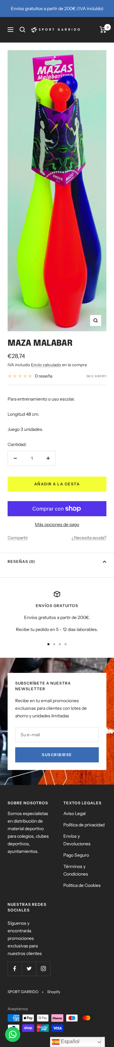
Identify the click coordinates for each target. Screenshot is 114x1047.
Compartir (18, 538)
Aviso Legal (74, 813)
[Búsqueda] (22, 29)
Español (69, 1041)
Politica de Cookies (82, 885)
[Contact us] (12, 1034)
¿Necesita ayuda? (89, 538)
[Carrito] (103, 29)
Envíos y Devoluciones (77, 840)
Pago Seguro (76, 855)
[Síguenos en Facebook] (15, 969)
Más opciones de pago (57, 524)
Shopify (53, 991)
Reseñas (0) (21, 561)
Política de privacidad (83, 825)
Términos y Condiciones (75, 870)
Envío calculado (46, 364)
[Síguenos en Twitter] (29, 969)
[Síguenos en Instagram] (43, 969)
